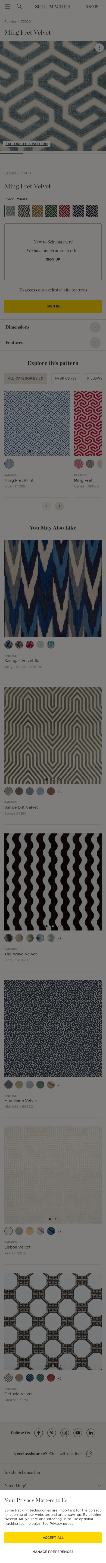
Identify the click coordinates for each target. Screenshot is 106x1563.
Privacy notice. (62, 1524)
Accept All (53, 1538)
